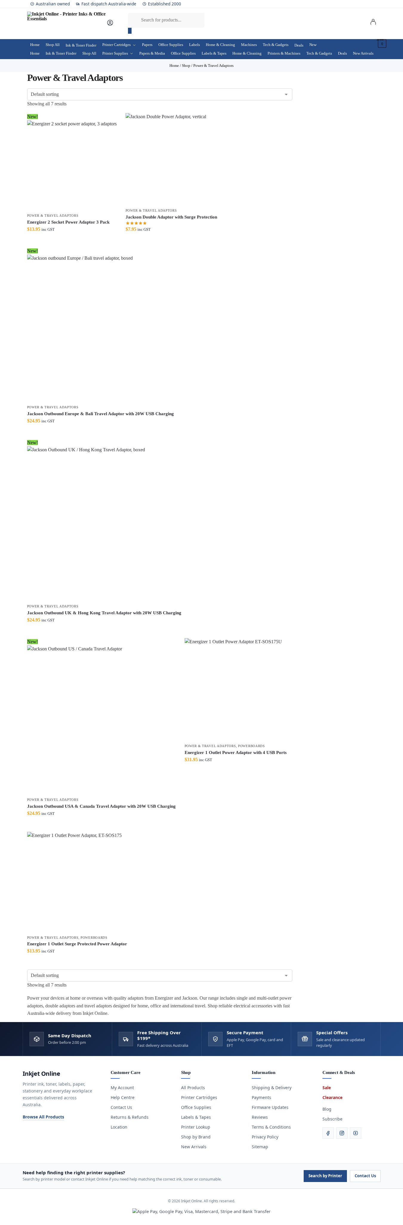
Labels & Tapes (196, 1117)
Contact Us (121, 1107)
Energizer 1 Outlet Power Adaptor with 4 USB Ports (236, 752)
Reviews (260, 1117)
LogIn (373, 23)
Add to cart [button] (71, 241)
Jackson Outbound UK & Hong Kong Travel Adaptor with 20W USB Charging (104, 612)
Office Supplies (196, 1107)
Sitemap (260, 1146)
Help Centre (123, 1097)
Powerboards (251, 746)
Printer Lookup (195, 1127)
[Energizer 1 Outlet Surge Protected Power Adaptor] (77, 882)
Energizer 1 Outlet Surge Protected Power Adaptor (77, 943)
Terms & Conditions (271, 1127)
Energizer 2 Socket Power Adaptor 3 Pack (68, 222)
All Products (193, 1087)
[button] (381, 43)
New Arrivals (193, 1146)
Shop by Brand (196, 1137)
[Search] (130, 31)
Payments (261, 1097)
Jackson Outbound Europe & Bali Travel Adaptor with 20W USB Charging (100, 413)
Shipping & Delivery (271, 1087)
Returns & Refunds (130, 1117)
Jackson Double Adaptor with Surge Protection (171, 217)
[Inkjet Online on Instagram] (342, 1133)
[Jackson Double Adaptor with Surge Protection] (171, 159)
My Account (122, 1087)
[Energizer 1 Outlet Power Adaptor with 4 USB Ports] (236, 689)
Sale (326, 1087)
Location (119, 1127)
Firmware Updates (270, 1107)
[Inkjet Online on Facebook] (328, 1133)
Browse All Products (43, 1117)
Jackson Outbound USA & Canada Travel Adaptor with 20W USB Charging (101, 806)
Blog (326, 1109)
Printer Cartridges (199, 1097)
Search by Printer (325, 1175)
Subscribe (332, 1119)
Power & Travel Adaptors (52, 215)
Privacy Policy (265, 1137)
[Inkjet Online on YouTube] (355, 1133)
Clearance (332, 1097)
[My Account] (110, 24)
